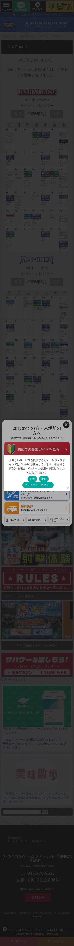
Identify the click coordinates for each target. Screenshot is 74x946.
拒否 (44, 478)
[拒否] (68, 488)
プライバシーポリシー (38, 485)
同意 (32, 478)
